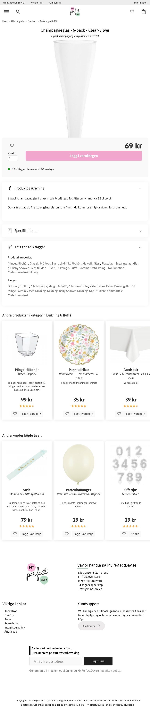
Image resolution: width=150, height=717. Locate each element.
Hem (4, 21)
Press (7, 619)
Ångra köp (10, 631)
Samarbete (11, 623)
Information (140, 2)
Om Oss (9, 615)
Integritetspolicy (14, 627)
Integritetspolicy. (110, 670)
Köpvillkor (10, 611)
